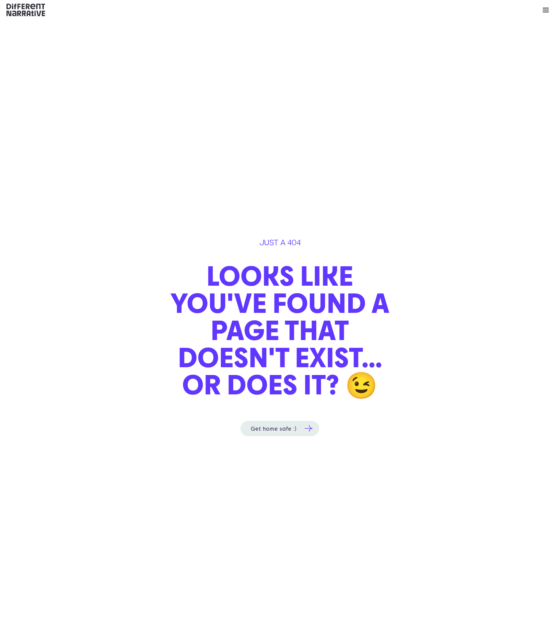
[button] (546, 9)
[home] (25, 10)
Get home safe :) (274, 428)
